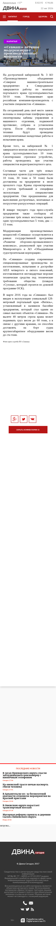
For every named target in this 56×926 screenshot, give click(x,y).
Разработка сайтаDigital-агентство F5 (35, 920)
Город (26, 17)
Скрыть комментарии (27, 430)
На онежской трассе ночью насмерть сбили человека (25, 785)
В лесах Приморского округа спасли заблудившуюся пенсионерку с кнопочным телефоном (25, 775)
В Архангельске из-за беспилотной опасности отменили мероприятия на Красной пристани (27, 796)
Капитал (12, 17)
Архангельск (9, 3)
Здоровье (43, 17)
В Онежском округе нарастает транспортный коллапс (21, 806)
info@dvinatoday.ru (31, 903)
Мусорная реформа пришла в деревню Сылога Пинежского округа (27, 816)
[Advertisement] (28, 379)
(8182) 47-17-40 (25, 903)
